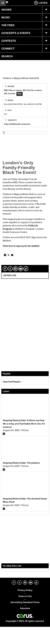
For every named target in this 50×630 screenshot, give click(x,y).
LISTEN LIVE (9, 275)
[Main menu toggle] (3, 3)
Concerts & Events (15, 33)
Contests (8, 40)
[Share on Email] (12, 255)
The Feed (8, 25)
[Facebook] (5, 268)
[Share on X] (8, 255)
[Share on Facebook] (5, 255)
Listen (43, 2)
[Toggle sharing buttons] (4, 434)
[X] (10, 268)
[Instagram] (15, 268)
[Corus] (25, 616)
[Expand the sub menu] (46, 10)
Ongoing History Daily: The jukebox (21, 463)
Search (7, 56)
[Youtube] (20, 268)
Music (5, 17)
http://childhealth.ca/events (17, 124)
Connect (8, 48)
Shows (6, 9)
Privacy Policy (25, 590)
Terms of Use (25, 596)
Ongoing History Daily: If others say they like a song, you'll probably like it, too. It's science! (24, 423)
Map (20, 94)
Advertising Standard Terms (25, 602)
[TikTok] (25, 268)
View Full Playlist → (13, 381)
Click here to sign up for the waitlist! (21, 246)
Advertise (25, 608)
